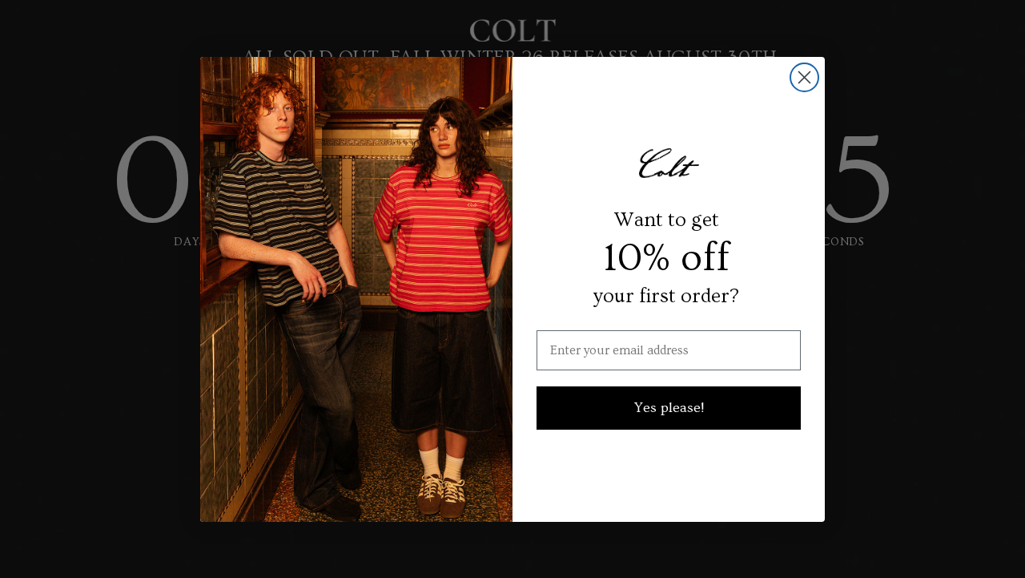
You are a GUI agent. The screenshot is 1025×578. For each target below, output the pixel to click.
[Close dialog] (804, 77)
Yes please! (669, 407)
